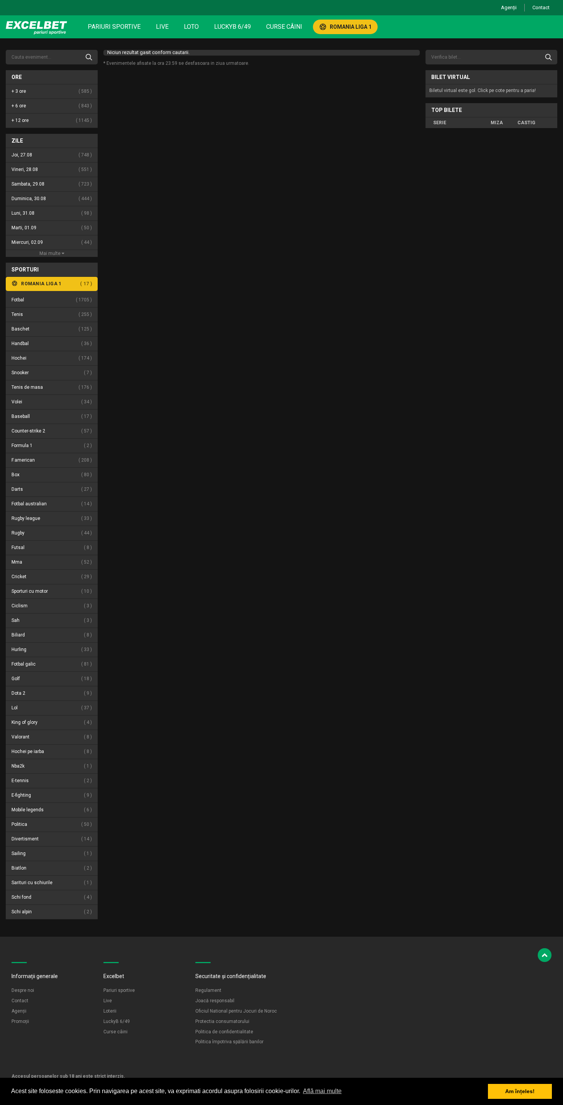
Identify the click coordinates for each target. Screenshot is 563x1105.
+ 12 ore (50, 120)
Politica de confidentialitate (224, 1031)
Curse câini (284, 26)
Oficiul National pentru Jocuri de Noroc (236, 1011)
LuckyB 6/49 (232, 26)
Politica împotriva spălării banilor (229, 1041)
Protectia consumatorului (222, 1021)
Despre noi (22, 990)
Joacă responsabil (214, 1000)
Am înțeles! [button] (520, 1091)
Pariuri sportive (114, 26)
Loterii (109, 1011)
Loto (191, 26)
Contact (541, 7)
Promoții (20, 1021)
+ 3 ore (50, 91)
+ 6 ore (50, 106)
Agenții (509, 7)
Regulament (208, 990)
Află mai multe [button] (322, 1091)
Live (162, 26)
